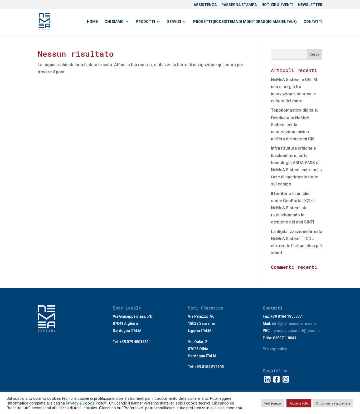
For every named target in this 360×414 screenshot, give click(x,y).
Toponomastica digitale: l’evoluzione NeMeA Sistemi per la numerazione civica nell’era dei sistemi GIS (294, 124)
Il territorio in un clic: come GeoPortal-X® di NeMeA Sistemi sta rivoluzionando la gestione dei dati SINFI (293, 208)
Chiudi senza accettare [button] (333, 403)
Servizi (174, 22)
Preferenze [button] (272, 403)
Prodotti (145, 22)
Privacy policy (275, 349)
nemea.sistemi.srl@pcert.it (295, 331)
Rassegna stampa (239, 5)
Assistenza (205, 5)
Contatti (313, 22)
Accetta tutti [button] (299, 403)
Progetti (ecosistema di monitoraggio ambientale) (245, 22)
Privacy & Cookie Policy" (86, 403)
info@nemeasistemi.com (294, 323)
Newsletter (310, 5)
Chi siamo (114, 22)
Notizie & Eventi (277, 5)
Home (92, 22)
